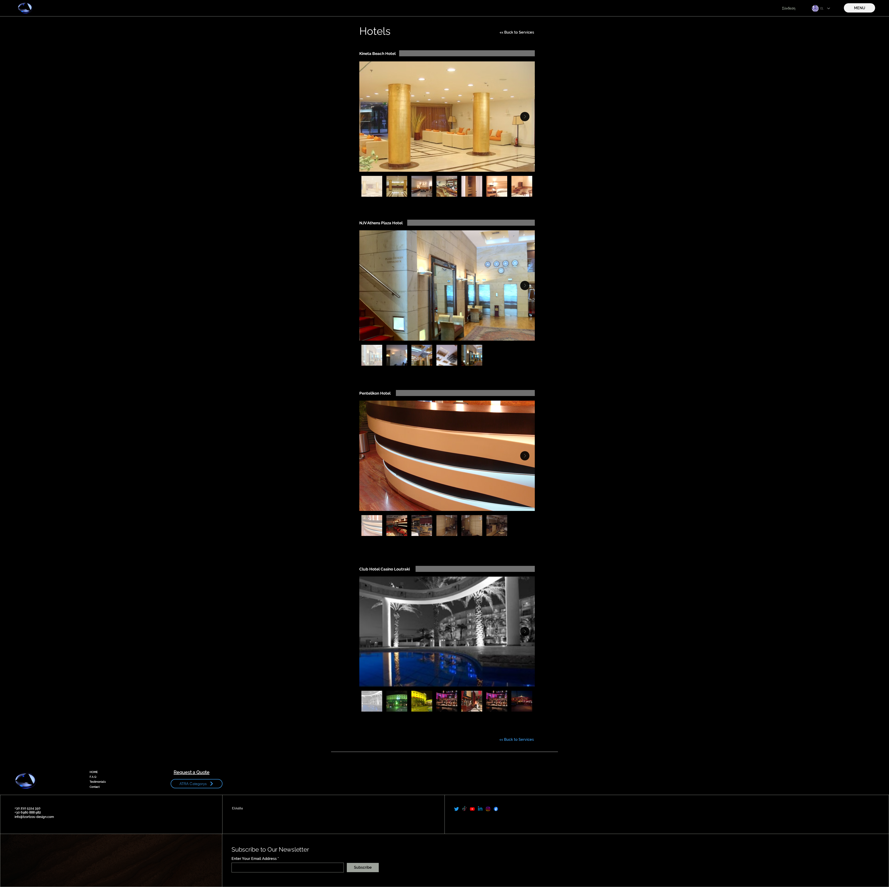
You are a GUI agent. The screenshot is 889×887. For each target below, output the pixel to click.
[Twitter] (456, 809)
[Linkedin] (480, 809)
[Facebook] (496, 809)
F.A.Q (93, 777)
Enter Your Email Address (254, 859)
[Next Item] (524, 116)
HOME (94, 772)
